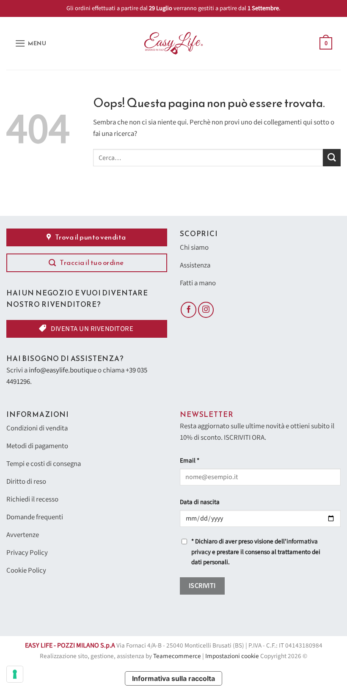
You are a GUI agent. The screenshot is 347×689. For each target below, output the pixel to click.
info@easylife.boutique (62, 370)
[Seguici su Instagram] (206, 310)
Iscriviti (202, 586)
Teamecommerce (177, 656)
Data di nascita (200, 502)
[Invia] (332, 157)
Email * (189, 460)
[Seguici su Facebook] (189, 310)
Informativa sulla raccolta (173, 678)
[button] (31, 43)
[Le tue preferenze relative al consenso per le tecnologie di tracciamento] (15, 674)
